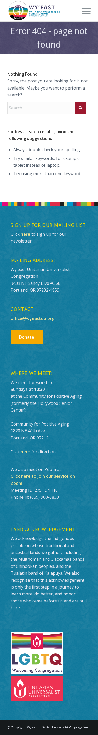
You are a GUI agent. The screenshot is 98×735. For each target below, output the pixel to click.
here (25, 234)
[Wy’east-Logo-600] (40, 10)
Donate (26, 337)
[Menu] (83, 10)
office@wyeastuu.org (32, 318)
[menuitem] (83, 10)
